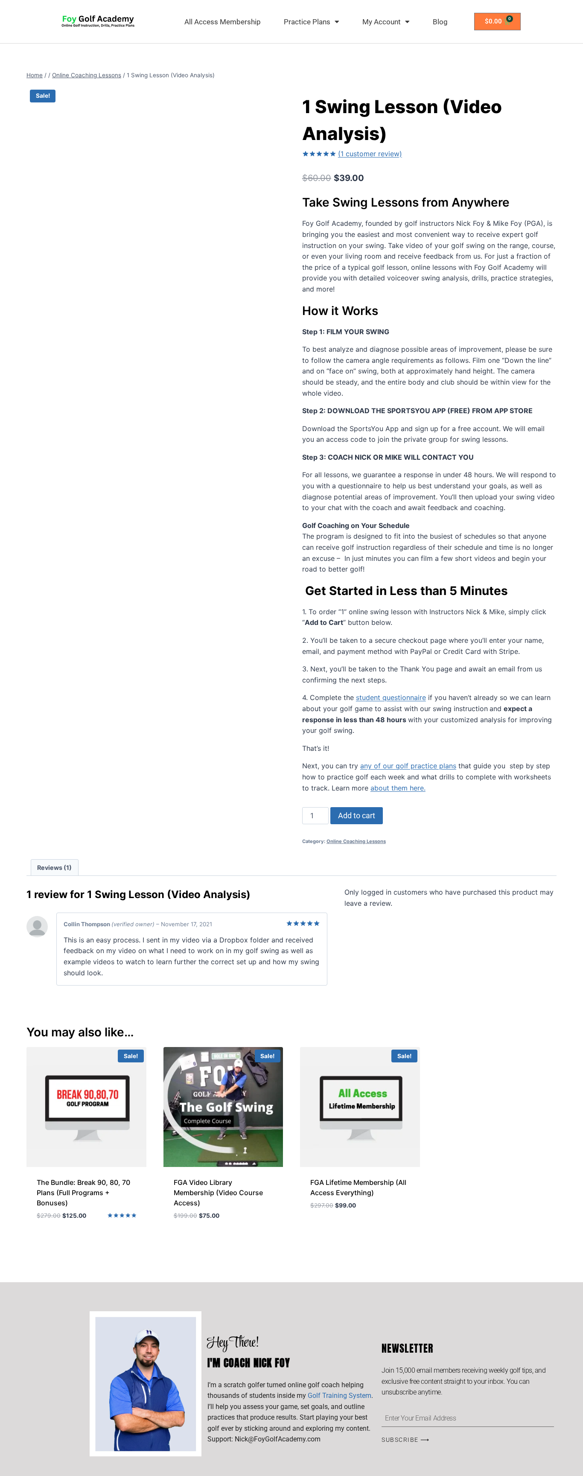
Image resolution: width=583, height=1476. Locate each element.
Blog (440, 22)
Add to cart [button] (331, 1231)
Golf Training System (339, 1395)
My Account (381, 22)
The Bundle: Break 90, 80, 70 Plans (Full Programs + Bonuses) (83, 1192)
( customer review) (370, 153)
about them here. (398, 788)
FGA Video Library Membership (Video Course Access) (218, 1192)
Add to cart (356, 815)
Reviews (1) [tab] (54, 867)
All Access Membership (222, 22)
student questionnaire (391, 697)
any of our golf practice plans (408, 765)
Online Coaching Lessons (356, 841)
